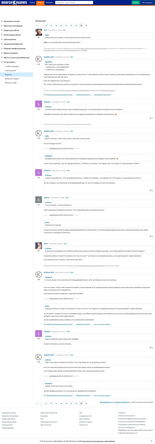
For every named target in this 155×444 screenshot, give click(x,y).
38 (76, 25)
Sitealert (47, 102)
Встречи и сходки (12, 78)
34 (56, 25)
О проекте (121, 413)
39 (81, 25)
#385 (68, 171)
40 (86, 25)
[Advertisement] (77, 11)
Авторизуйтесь (105, 402)
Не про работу (9, 62)
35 (61, 25)
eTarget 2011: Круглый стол (84, 94)
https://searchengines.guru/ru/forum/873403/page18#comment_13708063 (65, 50)
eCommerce (83, 425)
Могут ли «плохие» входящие (102, 324)
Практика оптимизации (13, 26)
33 (51, 25)
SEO (42, 419)
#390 (71, 355)
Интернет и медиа (85, 422)
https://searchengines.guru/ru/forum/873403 (94, 48)
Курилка (8, 74)
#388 (71, 272)
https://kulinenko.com (108, 90)
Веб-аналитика (46, 425)
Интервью (44, 416)
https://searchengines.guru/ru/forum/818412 (92, 266)
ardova (46, 197)
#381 (64, 30)
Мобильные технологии (49, 413)
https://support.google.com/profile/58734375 (75, 90)
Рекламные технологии (49, 422)
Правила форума (8, 428)
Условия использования (126, 416)
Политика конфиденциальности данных (132, 419)
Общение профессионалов (14, 48)
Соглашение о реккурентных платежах (131, 424)
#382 (71, 57)
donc (46, 243)
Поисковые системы (12, 21)
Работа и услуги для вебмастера (17, 57)
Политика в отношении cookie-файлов (131, 422)
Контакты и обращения (126, 427)
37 (71, 25)
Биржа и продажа (11, 53)
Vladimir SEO (49, 57)
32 (46, 25)
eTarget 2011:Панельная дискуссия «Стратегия (60, 94)
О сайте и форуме (12, 66)
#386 (66, 198)
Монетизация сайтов (12, 35)
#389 (68, 332)
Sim (45, 30)
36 (66, 25)
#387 (65, 244)
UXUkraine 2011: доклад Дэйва (103, 94)
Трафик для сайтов (11, 30)
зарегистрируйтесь (122, 402)
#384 (71, 131)
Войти (135, 2)
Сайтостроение (10, 39)
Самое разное (10, 70)
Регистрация (147, 2)
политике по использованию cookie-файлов (98, 441)
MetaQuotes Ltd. (131, 433)
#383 (68, 102)
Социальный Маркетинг (13, 44)
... (41, 25)
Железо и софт (11, 83)
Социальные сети (85, 416)
